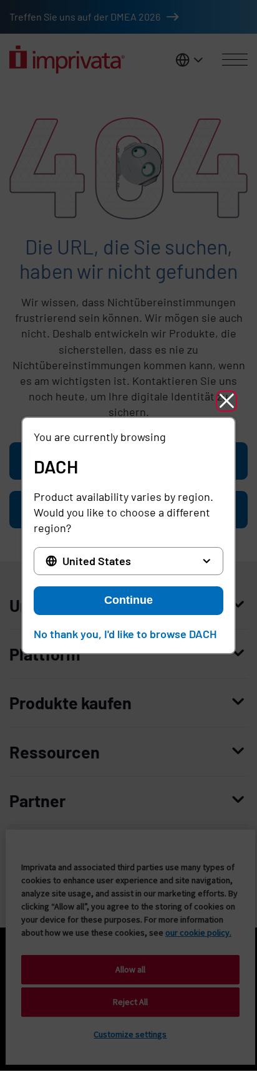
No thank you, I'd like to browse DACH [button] (125, 634)
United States (96, 561)
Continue (128, 600)
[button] (226, 401)
